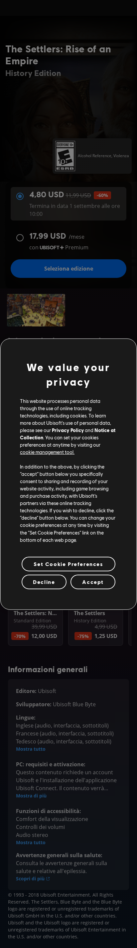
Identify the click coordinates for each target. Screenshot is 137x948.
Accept (93, 582)
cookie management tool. (47, 452)
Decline (44, 582)
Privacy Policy (68, 430)
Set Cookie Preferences (68, 564)
